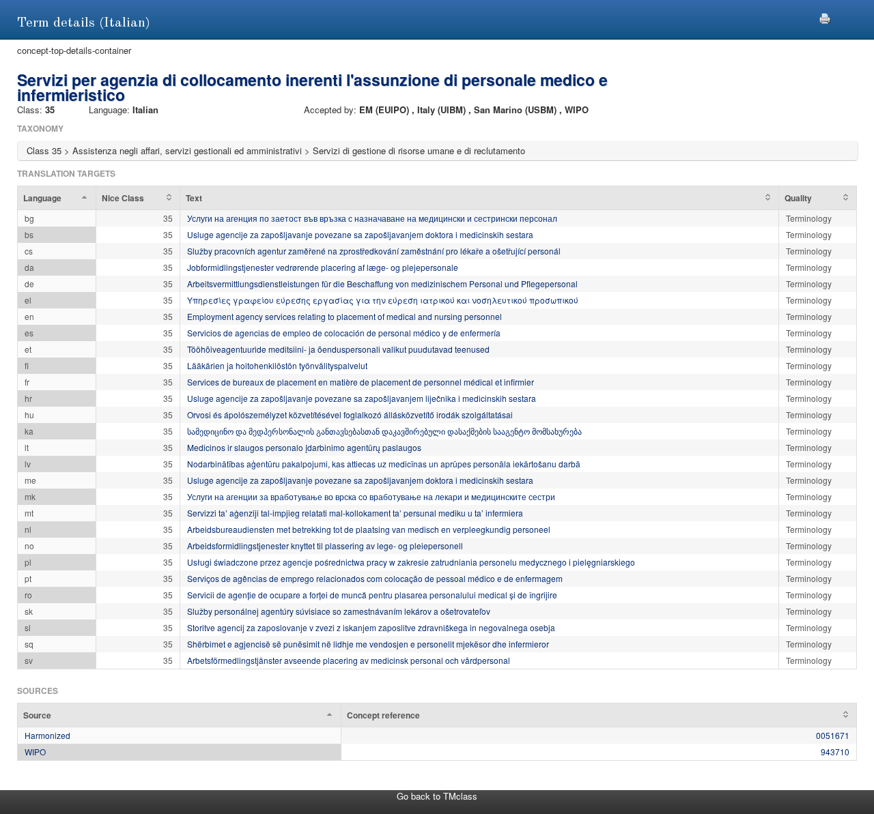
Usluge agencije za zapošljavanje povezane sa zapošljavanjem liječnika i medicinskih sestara (361, 398)
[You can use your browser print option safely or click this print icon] (824, 16)
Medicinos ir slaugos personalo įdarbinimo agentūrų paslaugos (304, 447)
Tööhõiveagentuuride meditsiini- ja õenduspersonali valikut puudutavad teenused (338, 349)
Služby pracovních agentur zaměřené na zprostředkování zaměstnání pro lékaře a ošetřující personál (374, 251)
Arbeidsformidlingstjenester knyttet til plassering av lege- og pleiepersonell (325, 545)
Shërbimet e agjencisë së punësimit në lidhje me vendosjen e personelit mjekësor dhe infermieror (368, 644)
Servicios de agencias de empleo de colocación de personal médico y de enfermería (344, 332)
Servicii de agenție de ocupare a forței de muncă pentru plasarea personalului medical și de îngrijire (372, 594)
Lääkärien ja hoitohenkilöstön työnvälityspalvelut (277, 365)
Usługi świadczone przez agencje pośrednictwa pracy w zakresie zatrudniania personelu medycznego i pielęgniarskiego (411, 562)
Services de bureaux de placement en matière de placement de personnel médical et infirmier (360, 382)
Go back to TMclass (437, 795)
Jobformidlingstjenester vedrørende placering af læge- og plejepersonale (322, 267)
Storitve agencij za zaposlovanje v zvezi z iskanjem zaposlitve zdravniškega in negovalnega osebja (371, 627)
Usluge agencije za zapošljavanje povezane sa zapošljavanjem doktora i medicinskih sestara (360, 234)
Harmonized (47, 735)
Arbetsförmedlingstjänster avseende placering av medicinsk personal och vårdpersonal (348, 660)
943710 (835, 751)
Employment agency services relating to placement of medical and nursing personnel (344, 316)
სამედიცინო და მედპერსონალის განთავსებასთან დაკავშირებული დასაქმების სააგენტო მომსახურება (384, 431)
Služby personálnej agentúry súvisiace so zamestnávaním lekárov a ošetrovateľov (338, 611)
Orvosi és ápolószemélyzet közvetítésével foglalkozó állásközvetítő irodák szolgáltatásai (350, 414)
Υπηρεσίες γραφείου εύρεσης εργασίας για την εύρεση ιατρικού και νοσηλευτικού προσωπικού (382, 300)
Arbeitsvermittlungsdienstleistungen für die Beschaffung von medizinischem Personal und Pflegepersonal (382, 283)
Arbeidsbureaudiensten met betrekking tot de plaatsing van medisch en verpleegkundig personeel (368, 529)
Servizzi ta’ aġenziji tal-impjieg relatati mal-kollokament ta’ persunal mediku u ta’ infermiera (355, 513)
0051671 (832, 735)
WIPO (35, 751)
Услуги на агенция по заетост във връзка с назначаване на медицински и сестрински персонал (372, 218)
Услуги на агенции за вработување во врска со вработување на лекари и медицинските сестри (371, 496)
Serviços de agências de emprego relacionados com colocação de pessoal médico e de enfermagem (375, 578)
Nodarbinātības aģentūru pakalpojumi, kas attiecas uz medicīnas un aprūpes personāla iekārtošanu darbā (383, 463)
